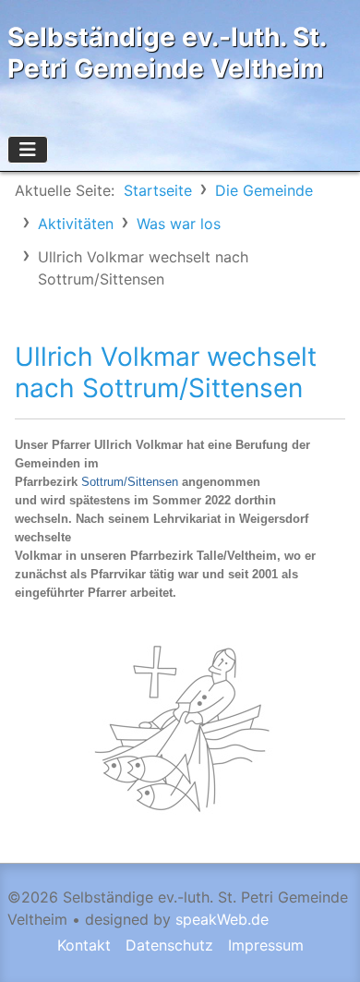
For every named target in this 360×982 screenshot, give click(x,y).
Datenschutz (169, 945)
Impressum (266, 945)
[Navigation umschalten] (27, 150)
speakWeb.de (222, 919)
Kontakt (84, 945)
